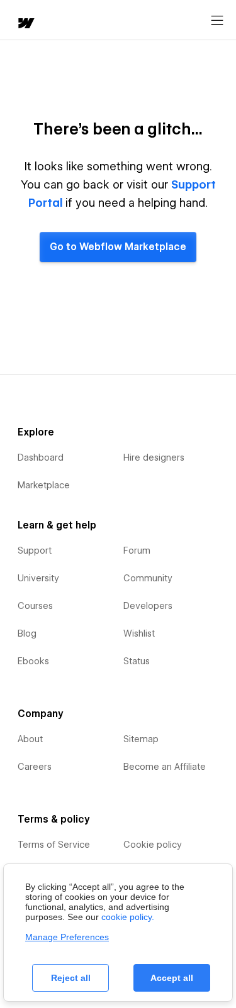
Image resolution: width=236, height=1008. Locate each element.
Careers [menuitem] (35, 767)
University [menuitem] (38, 578)
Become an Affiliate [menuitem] (164, 767)
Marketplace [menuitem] (44, 485)
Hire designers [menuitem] (153, 457)
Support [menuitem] (35, 550)
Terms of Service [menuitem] (54, 845)
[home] (25, 24)
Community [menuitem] (147, 578)
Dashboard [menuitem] (41, 457)
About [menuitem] (30, 739)
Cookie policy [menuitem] (152, 845)
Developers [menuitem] (147, 606)
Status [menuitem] (136, 661)
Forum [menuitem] (136, 550)
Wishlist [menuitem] (139, 633)
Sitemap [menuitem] (141, 739)
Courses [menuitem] (35, 606)
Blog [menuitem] (27, 633)
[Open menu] (217, 20)
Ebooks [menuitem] (33, 661)
